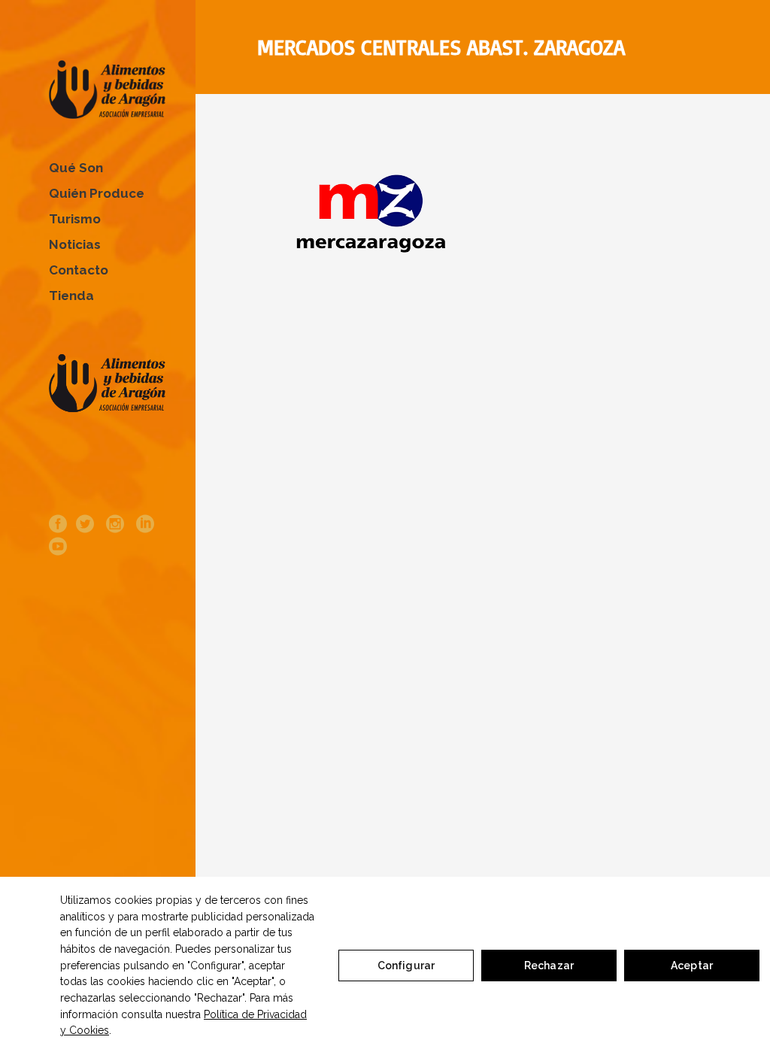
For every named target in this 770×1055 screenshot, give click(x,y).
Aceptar (692, 966)
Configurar (406, 966)
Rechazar (549, 966)
